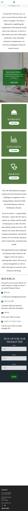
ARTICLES (7, 292)
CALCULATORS (9, 301)
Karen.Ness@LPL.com (6, 503)
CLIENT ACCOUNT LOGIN (12, 321)
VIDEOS (6, 313)
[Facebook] (2, 505)
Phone (14, 364)
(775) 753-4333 (8, 492)
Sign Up (14, 376)
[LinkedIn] (5, 505)
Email (14, 355)
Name (14, 345)
